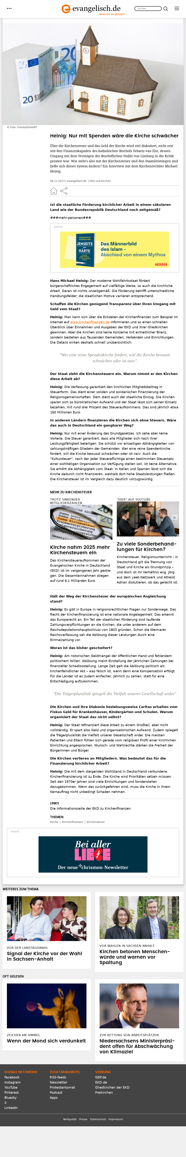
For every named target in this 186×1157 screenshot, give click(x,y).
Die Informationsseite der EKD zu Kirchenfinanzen (90, 808)
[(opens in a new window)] (114, 250)
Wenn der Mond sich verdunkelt (46, 1041)
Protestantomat (62, 1087)
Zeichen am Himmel (23, 1035)
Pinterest (11, 1092)
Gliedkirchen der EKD (112, 1087)
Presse (83, 1119)
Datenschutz (98, 1119)
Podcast (56, 1092)
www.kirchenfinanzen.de (90, 322)
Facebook (11, 1077)
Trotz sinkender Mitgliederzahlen (66, 501)
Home (53, 191)
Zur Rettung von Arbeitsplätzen (129, 1035)
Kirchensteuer (96, 822)
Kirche (54, 822)
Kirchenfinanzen (72, 822)
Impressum (116, 1119)
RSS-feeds (58, 1077)
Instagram (12, 1082)
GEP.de (100, 1077)
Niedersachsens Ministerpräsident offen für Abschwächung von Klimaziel (137, 1046)
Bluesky (10, 1097)
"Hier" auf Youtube (133, 499)
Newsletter (58, 1082)
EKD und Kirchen (100, 180)
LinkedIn (11, 1108)
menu (9, 8)
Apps (54, 1097)
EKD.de (101, 1082)
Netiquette (70, 1119)
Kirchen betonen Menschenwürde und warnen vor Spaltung (135, 957)
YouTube (10, 1087)
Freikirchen (104, 1092)
